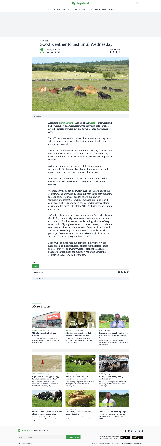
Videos (103, 9)
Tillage (75, 9)
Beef (58, 9)
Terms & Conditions (104, 443)
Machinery (82, 9)
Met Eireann (67, 123)
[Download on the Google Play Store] (137, 437)
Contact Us (94, 443)
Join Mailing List (73, 437)
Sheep (69, 9)
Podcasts (111, 9)
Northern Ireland (94, 9)
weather (93, 123)
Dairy (63, 9)
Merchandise (138, 443)
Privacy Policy (116, 443)
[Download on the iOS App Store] (125, 437)
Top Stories (51, 9)
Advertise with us (127, 443)
